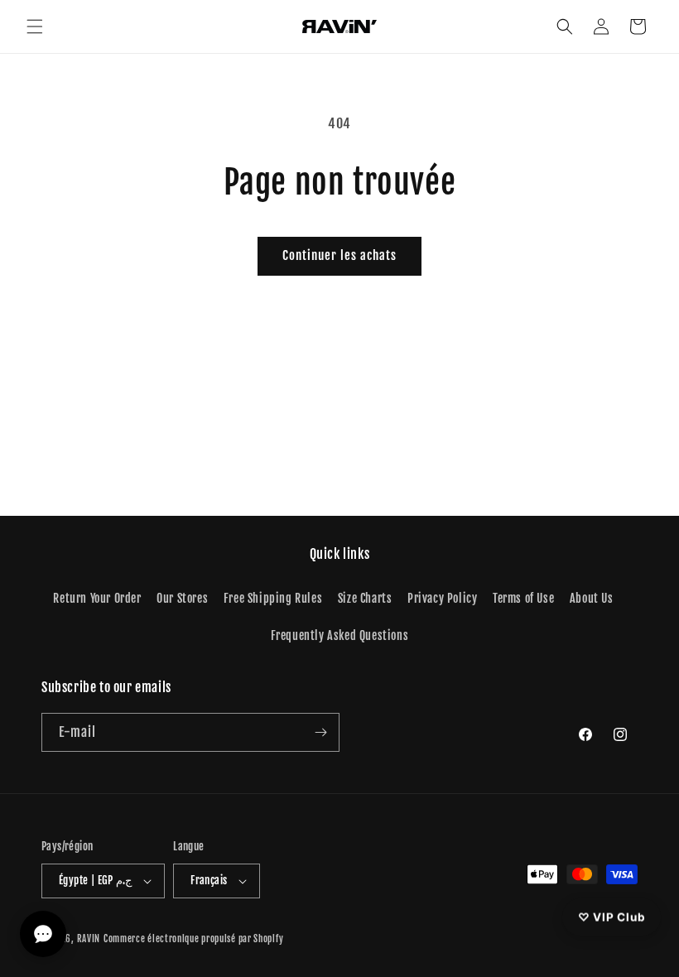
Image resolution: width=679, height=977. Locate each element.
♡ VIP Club (611, 916)
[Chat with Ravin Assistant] (43, 934)
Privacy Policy (442, 598)
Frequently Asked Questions (340, 635)
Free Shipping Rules (273, 598)
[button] (35, 26)
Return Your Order (97, 598)
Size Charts (365, 598)
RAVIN (89, 939)
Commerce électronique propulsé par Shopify (193, 939)
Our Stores (182, 598)
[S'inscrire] (320, 732)
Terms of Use (523, 598)
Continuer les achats (339, 255)
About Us (592, 598)
